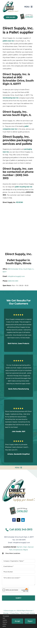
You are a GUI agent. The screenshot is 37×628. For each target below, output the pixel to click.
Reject (30, 621)
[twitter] (18, 520)
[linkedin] (23, 520)
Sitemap (5, 613)
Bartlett (20, 547)
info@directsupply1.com (16, 276)
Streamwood (17, 550)
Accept (17, 621)
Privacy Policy (14, 613)
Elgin (25, 547)
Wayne (25, 550)
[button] (18, 553)
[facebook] (14, 520)
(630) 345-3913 (13, 281)
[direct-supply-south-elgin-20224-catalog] (10, 2)
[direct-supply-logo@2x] (18, 480)
